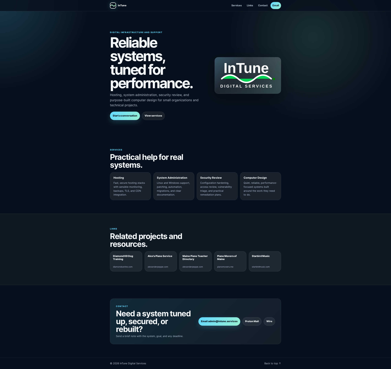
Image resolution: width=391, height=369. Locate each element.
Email (275, 5)
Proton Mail (252, 321)
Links (250, 5)
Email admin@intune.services (219, 321)
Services (236, 5)
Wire (269, 321)
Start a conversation (125, 115)
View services (153, 115)
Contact (263, 5)
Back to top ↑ (272, 363)
